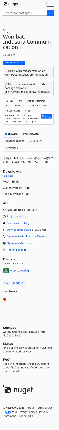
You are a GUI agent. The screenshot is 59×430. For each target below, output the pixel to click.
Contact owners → (13, 263)
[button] (46, 116)
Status (8, 343)
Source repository (18, 223)
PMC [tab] (20, 100)
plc (7, 283)
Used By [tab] (36, 140)
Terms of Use (44, 407)
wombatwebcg (19, 270)
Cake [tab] (27, 110)
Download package (19, 229)
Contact (9, 327)
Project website (16, 216)
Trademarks (25, 416)
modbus (18, 283)
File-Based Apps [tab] (12, 110)
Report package (17, 250)
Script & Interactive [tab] (38, 105)
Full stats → (9, 175)
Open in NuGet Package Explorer (27, 236)
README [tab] (13, 133)
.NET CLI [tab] (9, 100)
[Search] (50, 13)
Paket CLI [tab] (19, 105)
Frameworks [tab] (32, 133)
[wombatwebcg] (6, 271)
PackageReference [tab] (36, 100)
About (30, 407)
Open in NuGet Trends (21, 243)
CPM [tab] (7, 105)
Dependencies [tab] (16, 140)
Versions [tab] (13, 147)
